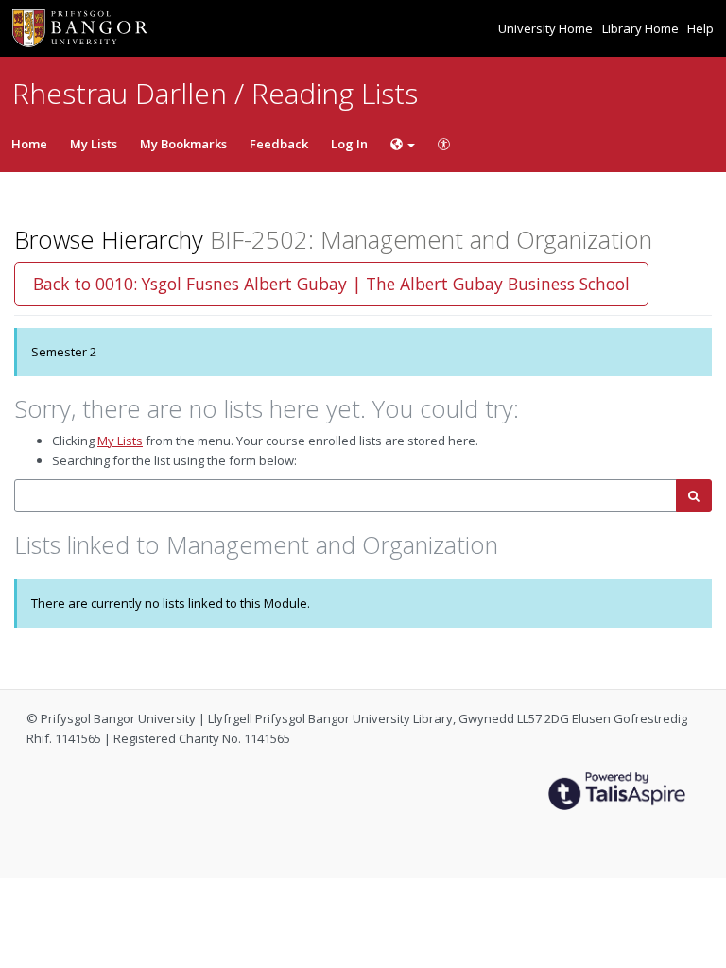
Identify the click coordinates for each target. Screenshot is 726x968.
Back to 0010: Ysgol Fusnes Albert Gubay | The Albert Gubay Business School (331, 283)
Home (29, 143)
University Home (547, 28)
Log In (349, 143)
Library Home (642, 28)
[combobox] (345, 495)
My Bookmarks (183, 143)
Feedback (279, 143)
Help (700, 28)
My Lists (93, 143)
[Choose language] (402, 143)
